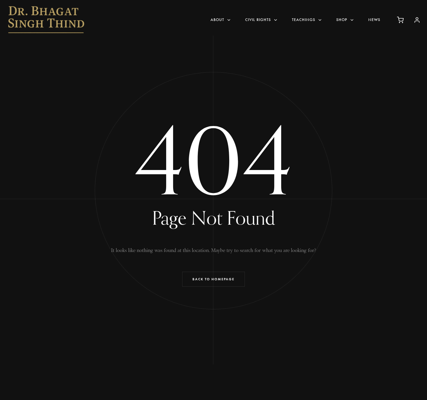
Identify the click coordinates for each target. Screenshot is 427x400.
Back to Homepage (213, 279)
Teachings (303, 19)
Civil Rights (258, 19)
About (217, 19)
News (374, 19)
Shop (341, 19)
